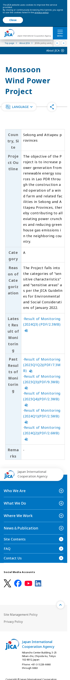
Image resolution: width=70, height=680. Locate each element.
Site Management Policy (21, 615)
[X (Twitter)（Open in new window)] (7, 583)
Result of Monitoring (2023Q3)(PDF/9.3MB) (41, 379)
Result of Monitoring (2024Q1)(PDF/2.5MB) (41, 413)
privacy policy (42, 12)
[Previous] (57, 43)
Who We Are (15, 490)
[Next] (63, 43)
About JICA (53, 50)
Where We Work (18, 515)
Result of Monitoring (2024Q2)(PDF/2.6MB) (41, 430)
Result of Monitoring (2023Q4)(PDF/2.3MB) (41, 396)
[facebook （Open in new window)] (18, 583)
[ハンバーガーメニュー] (60, 31)
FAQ (7, 548)
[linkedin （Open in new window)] (38, 583)
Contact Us (13, 558)
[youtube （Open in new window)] (28, 583)
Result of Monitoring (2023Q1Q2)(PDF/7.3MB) (42, 365)
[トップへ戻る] (60, 605)
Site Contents (15, 539)
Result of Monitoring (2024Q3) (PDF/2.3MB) (41, 321)
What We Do (15, 503)
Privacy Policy (13, 622)
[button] (18, 107)
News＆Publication (21, 528)
